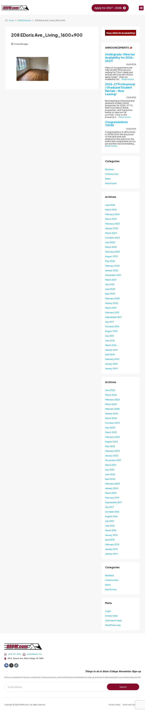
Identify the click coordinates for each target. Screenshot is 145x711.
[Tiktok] (16, 665)
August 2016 (111, 331)
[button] (141, 8)
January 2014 (111, 368)
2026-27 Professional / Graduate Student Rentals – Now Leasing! (120, 89)
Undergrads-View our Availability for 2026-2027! (120, 58)
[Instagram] (11, 665)
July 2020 (110, 284)
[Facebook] (6, 665)
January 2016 (111, 349)
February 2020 (112, 298)
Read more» (128, 79)
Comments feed (113, 620)
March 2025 (111, 219)
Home (11, 20)
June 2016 (110, 340)
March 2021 (110, 279)
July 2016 (109, 335)
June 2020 (110, 289)
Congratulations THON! (116, 123)
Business (109, 169)
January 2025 (111, 228)
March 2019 (110, 307)
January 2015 (111, 363)
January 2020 (111, 303)
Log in (108, 611)
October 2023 (112, 237)
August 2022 (111, 256)
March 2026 (111, 209)
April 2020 (110, 293)
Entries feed (111, 615)
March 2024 (111, 233)
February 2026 (112, 214)
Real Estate (111, 183)
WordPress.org (113, 625)
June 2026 (110, 204)
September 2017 (113, 317)
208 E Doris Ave (24, 20)
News (108, 178)
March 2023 (111, 247)
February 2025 (112, 223)
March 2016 (110, 345)
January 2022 (111, 270)
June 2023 (110, 242)
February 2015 (112, 359)
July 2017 (109, 321)
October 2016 (112, 326)
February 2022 (112, 265)
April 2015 (110, 354)
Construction (111, 173)
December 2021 (113, 275)
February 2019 (112, 312)
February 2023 (112, 251)
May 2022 (110, 261)
